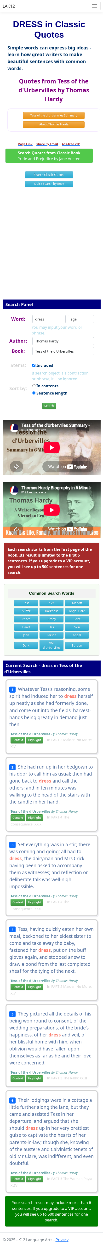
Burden (77, 645)
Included (44, 365)
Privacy (62, 1239)
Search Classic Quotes (49, 175)
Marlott (77, 603)
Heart (26, 627)
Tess (26, 603)
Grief (77, 619)
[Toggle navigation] (94, 6)
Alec (51, 603)
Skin (77, 627)
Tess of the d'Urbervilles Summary (53, 115)
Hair (51, 627)
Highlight (34, 740)
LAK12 (9, 6)
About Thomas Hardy (54, 124)
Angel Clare (77, 611)
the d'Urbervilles (51, 645)
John (26, 635)
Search (49, 406)
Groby (51, 619)
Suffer (26, 611)
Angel (77, 635)
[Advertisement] (51, 246)
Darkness (51, 611)
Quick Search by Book (49, 184)
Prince (26, 619)
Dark (26, 645)
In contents (46, 385)
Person (51, 635)
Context (17, 740)
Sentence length (51, 393)
